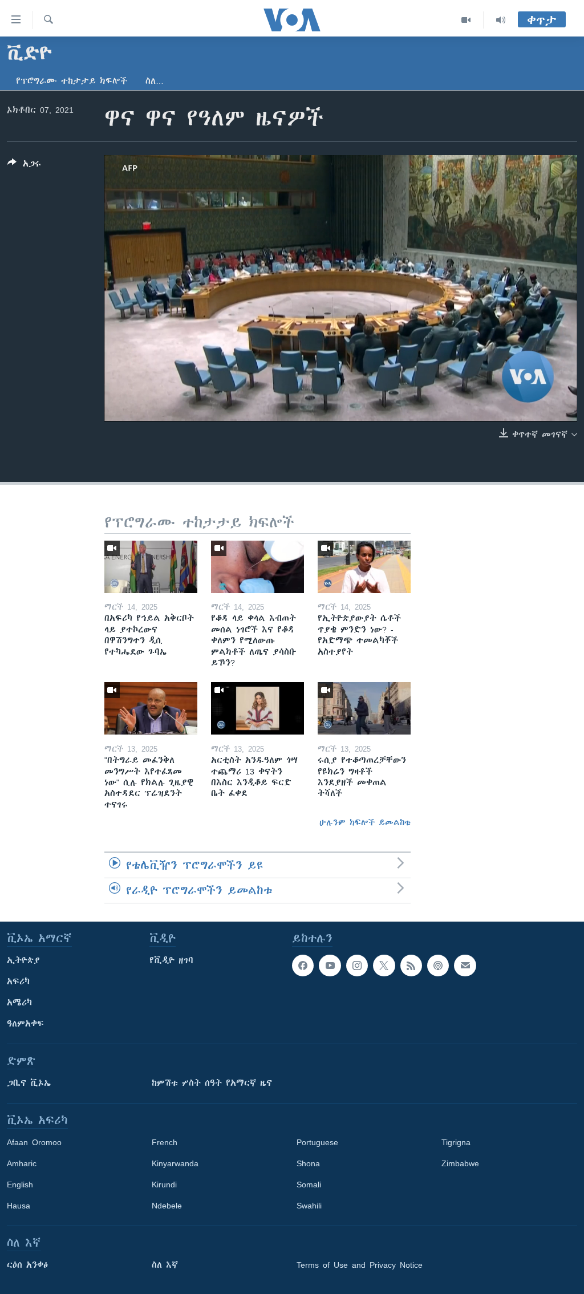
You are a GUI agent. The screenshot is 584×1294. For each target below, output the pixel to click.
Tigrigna (456, 1142)
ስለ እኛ (165, 1265)
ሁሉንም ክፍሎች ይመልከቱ (365, 822)
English (20, 1184)
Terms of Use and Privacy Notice (360, 1265)
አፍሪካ (18, 981)
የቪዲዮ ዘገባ (171, 960)
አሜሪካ (19, 1002)
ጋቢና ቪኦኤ (29, 1083)
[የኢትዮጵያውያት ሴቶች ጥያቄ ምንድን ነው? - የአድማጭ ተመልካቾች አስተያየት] (364, 567)
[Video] (466, 20)
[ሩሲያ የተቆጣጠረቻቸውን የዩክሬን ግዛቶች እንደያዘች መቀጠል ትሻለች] (364, 708)
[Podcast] (438, 965)
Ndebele (167, 1205)
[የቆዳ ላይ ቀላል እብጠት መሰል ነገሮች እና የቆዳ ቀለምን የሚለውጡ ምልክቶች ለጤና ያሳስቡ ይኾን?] (257, 567)
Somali (309, 1184)
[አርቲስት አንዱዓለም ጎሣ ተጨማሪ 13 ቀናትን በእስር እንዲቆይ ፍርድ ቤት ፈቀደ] (257, 708)
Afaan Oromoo (34, 1142)
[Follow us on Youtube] (329, 965)
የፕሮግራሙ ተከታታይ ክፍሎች (71, 81)
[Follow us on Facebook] (303, 965)
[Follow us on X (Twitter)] (384, 965)
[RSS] (411, 965)
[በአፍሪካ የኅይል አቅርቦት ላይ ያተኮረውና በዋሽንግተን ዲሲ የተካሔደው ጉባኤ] (150, 567)
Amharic (21, 1163)
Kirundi (164, 1184)
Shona (308, 1163)
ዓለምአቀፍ (25, 1024)
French (164, 1142)
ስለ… (154, 81)
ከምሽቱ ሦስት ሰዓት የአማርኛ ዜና (212, 1083)
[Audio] (501, 20)
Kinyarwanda (175, 1163)
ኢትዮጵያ (23, 960)
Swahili (309, 1205)
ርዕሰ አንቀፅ (27, 1265)
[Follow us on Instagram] (357, 965)
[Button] (24, 165)
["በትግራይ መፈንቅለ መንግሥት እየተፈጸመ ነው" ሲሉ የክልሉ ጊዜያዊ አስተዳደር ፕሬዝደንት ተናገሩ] (150, 708)
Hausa (18, 1205)
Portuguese (317, 1142)
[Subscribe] (465, 965)
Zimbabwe (460, 1163)
